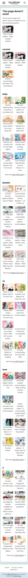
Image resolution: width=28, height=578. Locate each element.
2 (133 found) (19, 555)
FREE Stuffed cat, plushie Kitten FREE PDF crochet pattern (8, 333)
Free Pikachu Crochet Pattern (8, 448)
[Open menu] (4, 3)
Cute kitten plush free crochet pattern (20, 313)
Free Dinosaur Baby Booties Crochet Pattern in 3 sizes (20, 165)
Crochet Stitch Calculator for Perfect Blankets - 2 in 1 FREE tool (20, 198)
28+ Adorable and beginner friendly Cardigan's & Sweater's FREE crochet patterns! (8, 507)
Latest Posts (17, 567)
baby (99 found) (18, 174)
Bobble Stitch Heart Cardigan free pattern (20, 429)
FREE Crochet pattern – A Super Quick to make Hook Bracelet (20, 450)
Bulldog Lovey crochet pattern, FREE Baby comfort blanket (8, 242)
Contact (14, 569)
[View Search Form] (24, 2)
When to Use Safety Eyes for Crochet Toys (8, 294)
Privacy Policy (17, 576)
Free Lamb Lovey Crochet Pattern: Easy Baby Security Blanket (8, 263)
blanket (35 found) (17, 273)
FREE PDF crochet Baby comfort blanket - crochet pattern (20, 219)
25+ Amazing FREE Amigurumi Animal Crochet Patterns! (20, 483)
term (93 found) (18, 460)
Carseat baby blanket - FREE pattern (20, 62)
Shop (7, 567)
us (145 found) (18, 361)
